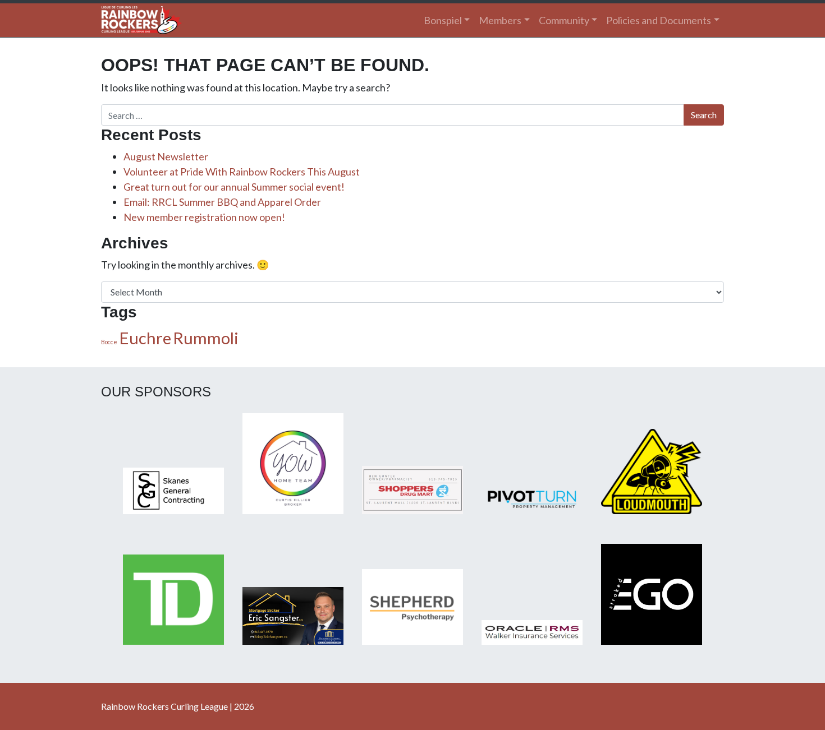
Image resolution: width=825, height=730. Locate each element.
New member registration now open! (204, 217)
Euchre (145, 338)
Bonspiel (443, 20)
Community (564, 20)
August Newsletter (165, 156)
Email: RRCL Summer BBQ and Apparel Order (222, 202)
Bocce (109, 341)
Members (500, 20)
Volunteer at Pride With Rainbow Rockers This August (241, 171)
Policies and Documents (658, 20)
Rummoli (206, 338)
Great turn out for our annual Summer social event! (234, 187)
